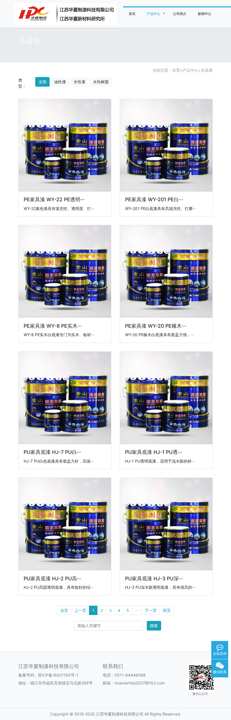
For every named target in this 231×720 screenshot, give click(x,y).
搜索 (154, 625)
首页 (132, 13)
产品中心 (153, 13)
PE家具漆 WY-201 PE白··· (154, 199)
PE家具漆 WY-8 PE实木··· (53, 326)
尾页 (167, 610)
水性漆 (79, 81)
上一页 (80, 610)
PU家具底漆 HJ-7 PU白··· (52, 452)
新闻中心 (204, 13)
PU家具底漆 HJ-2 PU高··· (52, 578)
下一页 (151, 610)
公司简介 (179, 13)
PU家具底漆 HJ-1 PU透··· (153, 452)
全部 (42, 81)
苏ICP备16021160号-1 (58, 675)
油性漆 (60, 81)
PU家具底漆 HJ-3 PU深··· (154, 578)
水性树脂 (101, 81)
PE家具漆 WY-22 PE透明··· (54, 199)
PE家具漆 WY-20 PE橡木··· (155, 326)
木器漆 (207, 70)
